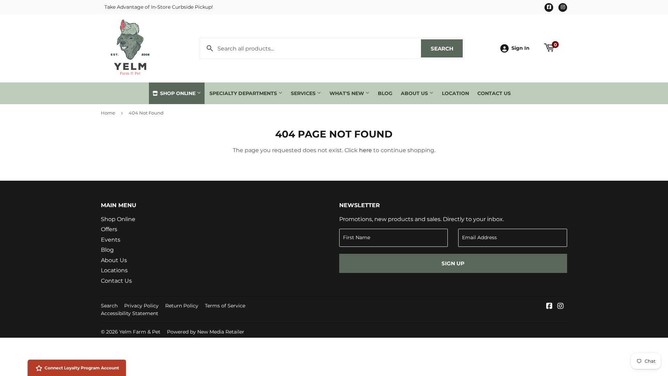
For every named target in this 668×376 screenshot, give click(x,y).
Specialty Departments (243, 93)
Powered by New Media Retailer (205, 332)
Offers (109, 229)
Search (447, 48)
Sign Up (453, 263)
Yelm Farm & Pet (139, 332)
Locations (114, 270)
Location (455, 93)
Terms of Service (225, 305)
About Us (415, 93)
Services (304, 93)
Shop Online (178, 93)
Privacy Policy (141, 305)
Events (110, 239)
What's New (347, 93)
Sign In (520, 48)
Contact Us (494, 93)
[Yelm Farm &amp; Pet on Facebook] (549, 306)
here (365, 150)
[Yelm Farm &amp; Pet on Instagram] (560, 306)
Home (108, 113)
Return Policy (181, 305)
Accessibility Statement (129, 313)
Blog (385, 93)
